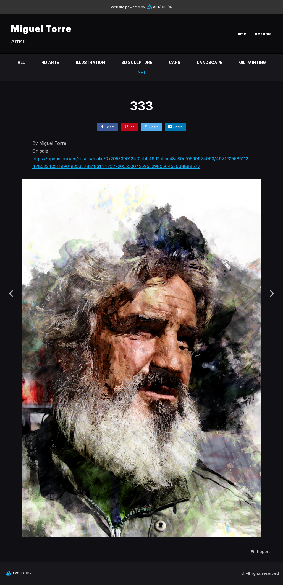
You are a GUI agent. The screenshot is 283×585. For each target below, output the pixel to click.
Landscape (209, 62)
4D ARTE (50, 62)
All (21, 62)
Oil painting (252, 62)
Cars (174, 62)
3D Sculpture (137, 62)
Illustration (90, 62)
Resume (263, 34)
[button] (260, 551)
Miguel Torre (41, 29)
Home (241, 34)
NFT (142, 72)
